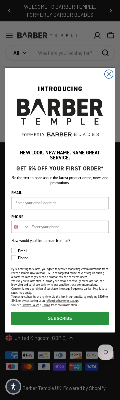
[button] (13, 387)
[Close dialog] (109, 74)
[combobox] (20, 227)
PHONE (17, 216)
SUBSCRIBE (60, 318)
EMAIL (16, 192)
